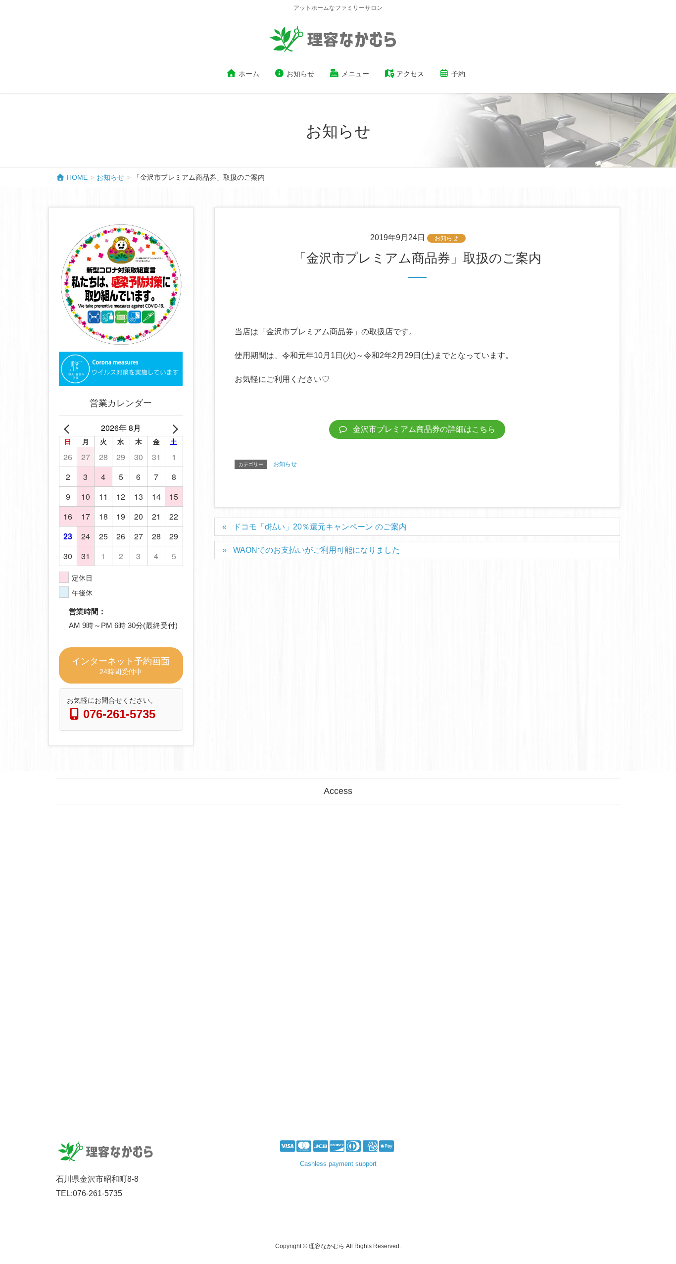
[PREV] (68, 428)
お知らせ (446, 238)
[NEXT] (173, 428)
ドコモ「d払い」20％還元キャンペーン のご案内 (320, 527)
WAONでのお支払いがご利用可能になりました (316, 550)
